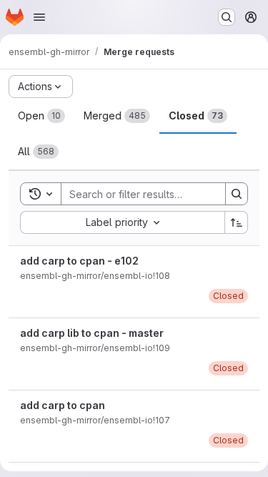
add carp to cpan (62, 405)
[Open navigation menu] (39, 17)
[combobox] (122, 222)
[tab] (41, 116)
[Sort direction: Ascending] (236, 222)
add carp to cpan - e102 (79, 261)
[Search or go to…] (226, 17)
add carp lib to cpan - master (92, 333)
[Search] (236, 193)
